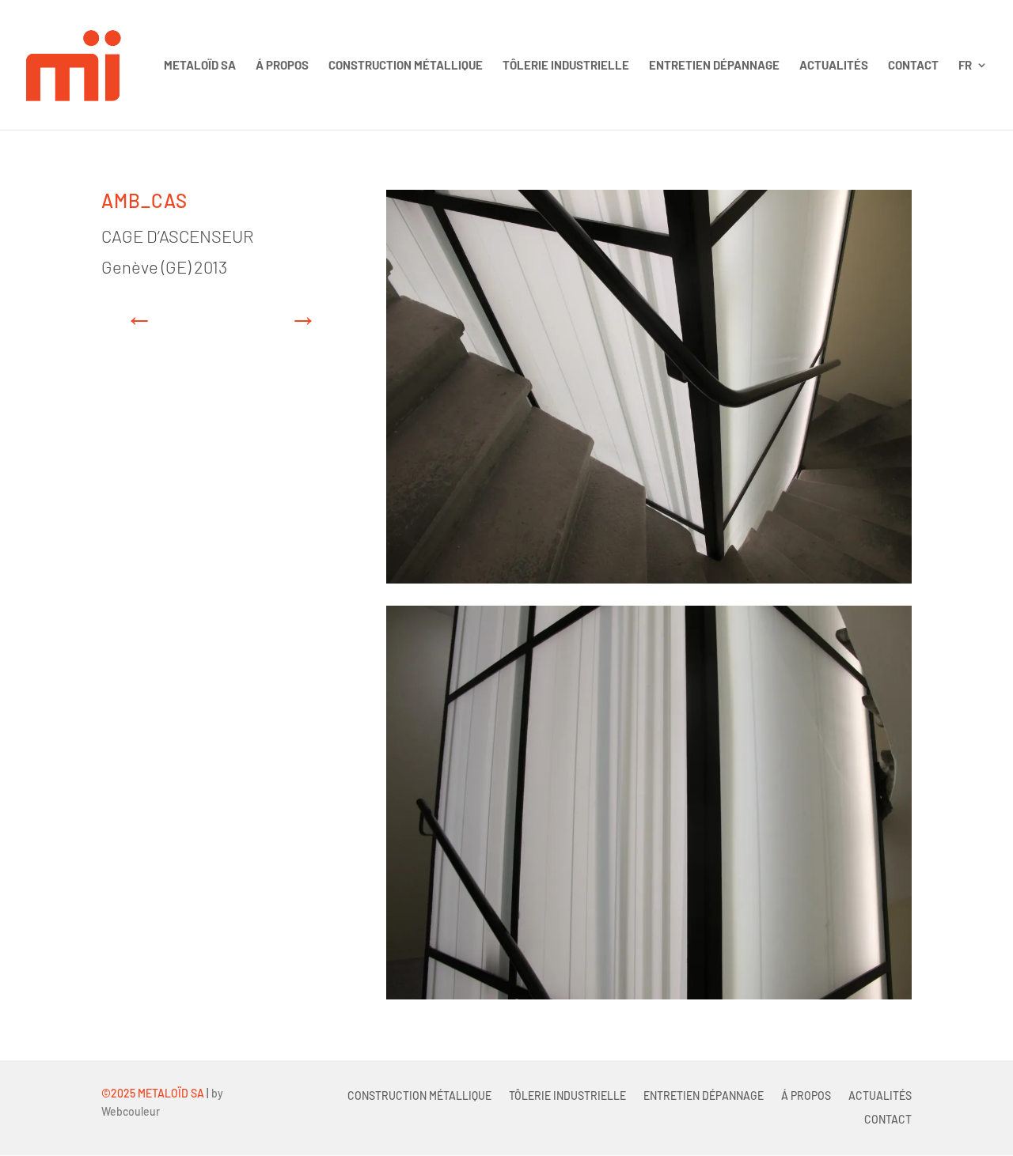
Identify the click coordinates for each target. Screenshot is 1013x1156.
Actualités (833, 65)
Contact (913, 65)
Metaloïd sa (200, 65)
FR (965, 65)
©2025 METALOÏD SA (152, 1093)
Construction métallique (405, 65)
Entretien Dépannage (714, 65)
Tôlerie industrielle (566, 65)
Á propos (282, 65)
